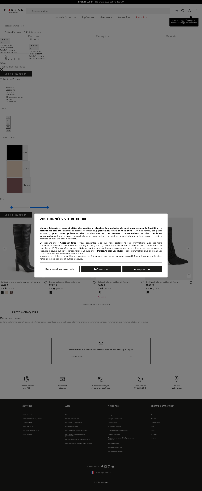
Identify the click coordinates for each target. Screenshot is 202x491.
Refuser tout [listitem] (101, 269)
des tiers (157, 243)
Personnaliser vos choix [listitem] (59, 269)
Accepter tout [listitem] (142, 269)
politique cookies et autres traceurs (64, 258)
